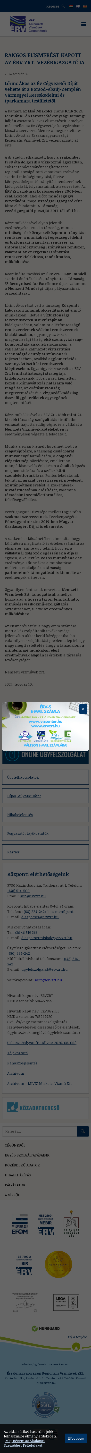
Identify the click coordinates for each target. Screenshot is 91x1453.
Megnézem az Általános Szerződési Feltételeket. (24, 1443)
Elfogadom (76, 1438)
